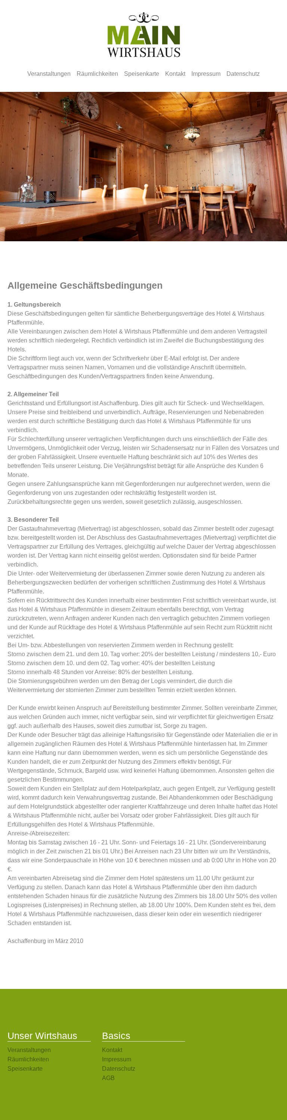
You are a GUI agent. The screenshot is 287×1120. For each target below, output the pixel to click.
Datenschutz (243, 74)
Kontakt (175, 74)
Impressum (205, 74)
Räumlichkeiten (97, 74)
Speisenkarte (141, 74)
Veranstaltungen (49, 74)
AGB (108, 1078)
